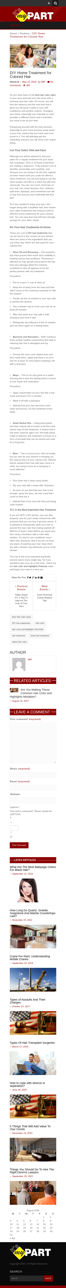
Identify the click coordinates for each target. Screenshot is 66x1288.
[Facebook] (27, 577)
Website (15, 794)
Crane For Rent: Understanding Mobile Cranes (30, 958)
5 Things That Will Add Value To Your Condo (30, 1128)
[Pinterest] (39, 577)
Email (20, 781)
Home (13, 33)
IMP (43, 82)
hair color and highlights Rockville (27, 629)
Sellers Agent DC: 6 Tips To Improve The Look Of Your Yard (21, 601)
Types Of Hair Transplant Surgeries (32, 1042)
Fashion (24, 33)
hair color (40, 623)
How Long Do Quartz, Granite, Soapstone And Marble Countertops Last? (32, 913)
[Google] (33, 577)
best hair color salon (45, 95)
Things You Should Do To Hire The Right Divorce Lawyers (32, 1171)
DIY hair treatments (38, 233)
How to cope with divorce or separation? (27, 1084)
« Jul (12, 1238)
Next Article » (44, 588)
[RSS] (49, 3)
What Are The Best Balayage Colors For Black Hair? (33, 868)
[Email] (41, 577)
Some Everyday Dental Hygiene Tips (44, 598)
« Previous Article (21, 588)
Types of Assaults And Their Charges (27, 1001)
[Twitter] (30, 577)
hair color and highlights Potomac (30, 566)
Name (20, 768)
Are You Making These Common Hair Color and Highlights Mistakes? (31, 693)
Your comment (25, 719)
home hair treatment (39, 635)
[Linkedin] (36, 577)
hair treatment (18, 635)
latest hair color (19, 642)
